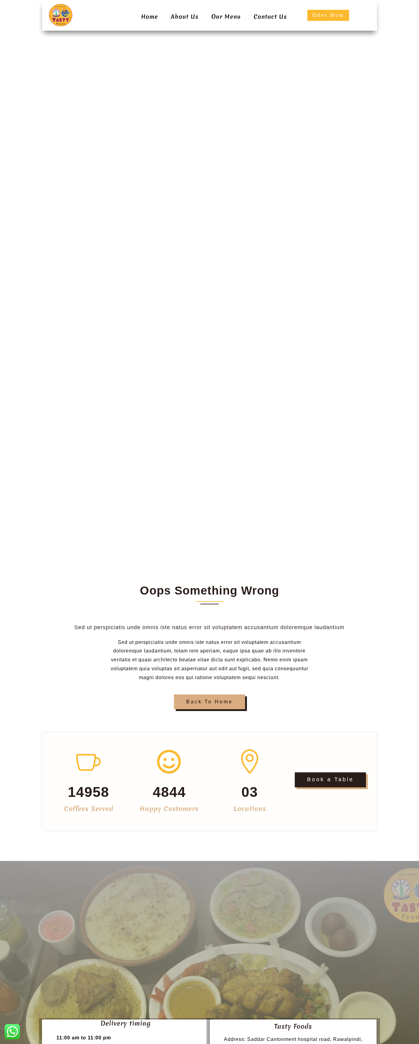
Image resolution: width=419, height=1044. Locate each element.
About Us (184, 16)
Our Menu (226, 16)
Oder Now (328, 15)
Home (149, 16)
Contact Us (270, 16)
